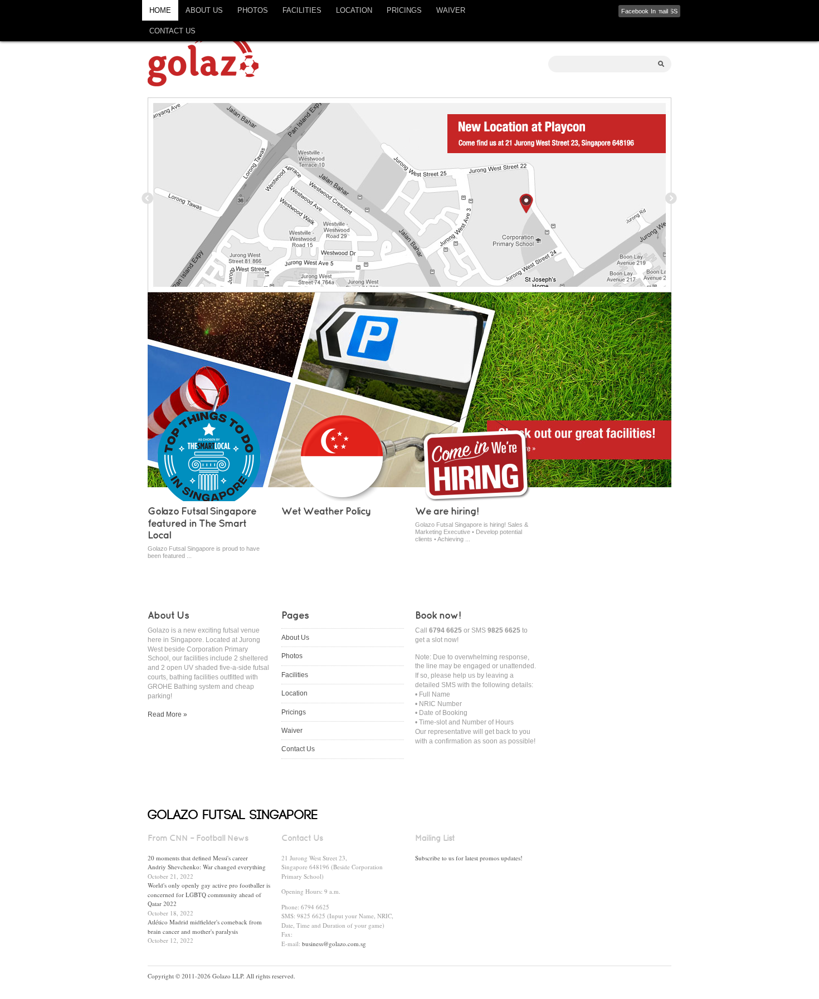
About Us (204, 10)
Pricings (404, 10)
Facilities (301, 10)
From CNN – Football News (198, 839)
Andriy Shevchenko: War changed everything (207, 867)
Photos (252, 10)
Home (160, 10)
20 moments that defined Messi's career (198, 858)
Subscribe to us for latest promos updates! (469, 858)
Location (354, 10)
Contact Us (172, 31)
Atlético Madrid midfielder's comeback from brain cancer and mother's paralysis (205, 927)
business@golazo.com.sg (334, 943)
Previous (148, 198)
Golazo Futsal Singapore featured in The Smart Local (202, 523)
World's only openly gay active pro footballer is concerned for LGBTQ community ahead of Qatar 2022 (209, 894)
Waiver (450, 10)
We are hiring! (447, 511)
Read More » (167, 714)
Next (671, 198)
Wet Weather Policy (326, 511)
